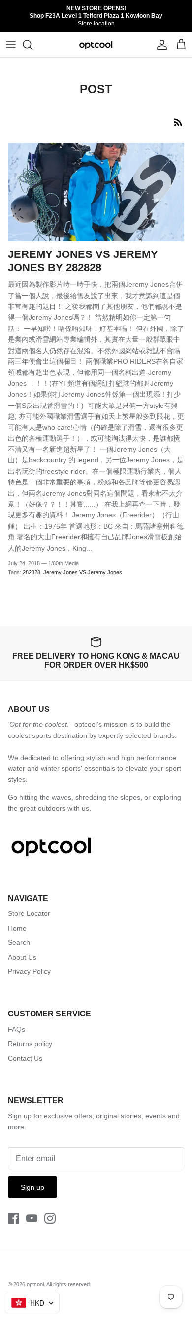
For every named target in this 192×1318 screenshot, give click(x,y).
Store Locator (29, 913)
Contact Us (25, 1058)
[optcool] (96, 44)
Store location (96, 23)
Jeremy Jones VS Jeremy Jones (82, 572)
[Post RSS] (178, 122)
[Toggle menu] (11, 44)
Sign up (32, 1187)
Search (19, 942)
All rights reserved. (68, 1284)
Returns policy (30, 1044)
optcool (35, 1284)
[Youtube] (31, 1218)
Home (17, 928)
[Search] (32, 44)
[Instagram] (50, 1218)
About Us (22, 957)
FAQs (16, 1029)
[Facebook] (13, 1218)
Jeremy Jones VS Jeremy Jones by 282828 (83, 260)
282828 (31, 572)
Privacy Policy (29, 971)
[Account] (159, 44)
